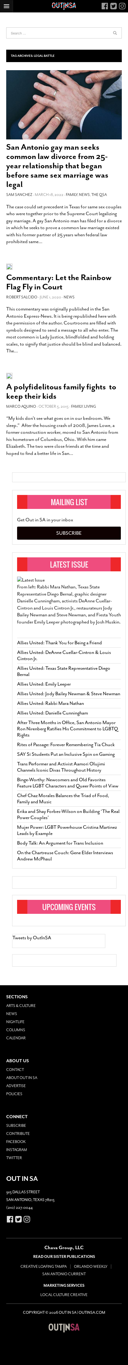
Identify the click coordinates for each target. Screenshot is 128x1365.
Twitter (14, 1157)
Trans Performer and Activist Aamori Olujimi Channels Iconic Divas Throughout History (61, 767)
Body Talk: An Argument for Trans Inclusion (60, 843)
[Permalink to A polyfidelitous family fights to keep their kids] (9, 375)
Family (71, 194)
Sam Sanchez (19, 194)
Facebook (16, 1141)
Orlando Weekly (90, 1266)
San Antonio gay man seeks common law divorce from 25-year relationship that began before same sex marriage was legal (57, 165)
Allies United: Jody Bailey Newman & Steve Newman (68, 694)
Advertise (16, 1085)
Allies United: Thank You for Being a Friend (59, 643)
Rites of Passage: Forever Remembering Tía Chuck (66, 744)
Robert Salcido (21, 297)
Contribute (18, 1133)
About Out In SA (21, 1077)
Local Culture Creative (64, 1294)
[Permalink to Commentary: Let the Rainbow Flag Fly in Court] (9, 266)
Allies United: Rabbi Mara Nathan (50, 703)
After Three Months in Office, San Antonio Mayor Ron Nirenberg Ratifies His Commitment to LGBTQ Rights (67, 728)
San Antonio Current (64, 1274)
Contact (15, 1069)
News (84, 194)
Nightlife (15, 1021)
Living (90, 406)
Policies (14, 1093)
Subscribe (69, 533)
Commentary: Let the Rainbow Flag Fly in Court (59, 282)
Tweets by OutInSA (31, 938)
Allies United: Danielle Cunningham (52, 713)
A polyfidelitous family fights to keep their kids (61, 391)
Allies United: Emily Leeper (44, 684)
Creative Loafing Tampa (44, 1266)
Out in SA (64, 1328)
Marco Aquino (21, 406)
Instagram (16, 1149)
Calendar (16, 1038)
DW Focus (64, 6)
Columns (15, 1029)
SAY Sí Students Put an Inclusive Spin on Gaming (66, 754)
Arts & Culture (21, 1005)
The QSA (99, 194)
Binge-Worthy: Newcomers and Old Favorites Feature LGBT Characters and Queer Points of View (67, 783)
